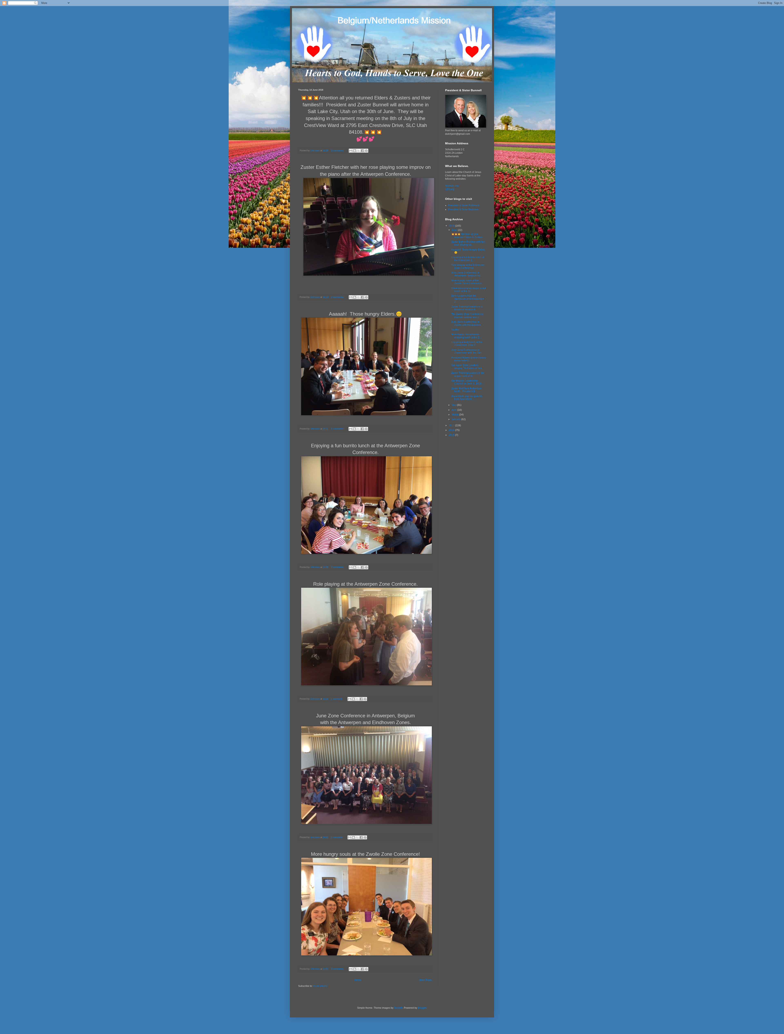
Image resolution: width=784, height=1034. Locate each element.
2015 (452, 435)
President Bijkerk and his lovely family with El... (468, 359)
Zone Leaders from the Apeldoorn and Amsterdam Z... (467, 298)
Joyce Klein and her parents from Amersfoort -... (466, 398)
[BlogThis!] (355, 151)
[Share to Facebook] (362, 151)
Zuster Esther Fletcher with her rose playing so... (468, 243)
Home (358, 980)
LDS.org (449, 189)
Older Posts (425, 980)
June (455, 230)
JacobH (398, 1007)
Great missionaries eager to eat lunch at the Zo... (468, 290)
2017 (452, 425)
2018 (452, 225)
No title (455, 329)
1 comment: (337, 699)
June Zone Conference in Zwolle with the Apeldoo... (466, 323)
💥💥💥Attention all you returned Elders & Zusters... (467, 235)
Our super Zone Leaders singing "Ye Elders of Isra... (467, 367)
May (454, 405)
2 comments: (338, 150)
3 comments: (337, 428)
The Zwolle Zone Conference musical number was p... (467, 315)
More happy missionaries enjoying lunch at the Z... (466, 336)
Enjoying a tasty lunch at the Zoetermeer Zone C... (466, 343)
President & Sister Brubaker (463, 209)
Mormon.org (452, 185)
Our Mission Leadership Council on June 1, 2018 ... (467, 382)
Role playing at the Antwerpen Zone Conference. (467, 266)
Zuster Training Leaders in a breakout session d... (466, 308)
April (454, 409)
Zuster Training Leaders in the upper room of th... (467, 374)
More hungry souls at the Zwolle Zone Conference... (467, 282)
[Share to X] (358, 151)
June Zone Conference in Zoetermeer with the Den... (467, 351)
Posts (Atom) (320, 986)
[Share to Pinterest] (366, 151)
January (456, 419)
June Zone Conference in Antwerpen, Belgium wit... (466, 274)
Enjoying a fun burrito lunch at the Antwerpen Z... (467, 259)
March (455, 414)
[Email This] (351, 151)
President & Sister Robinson (463, 205)
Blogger (422, 1007)
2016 (452, 430)
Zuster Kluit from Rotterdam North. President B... (466, 390)
